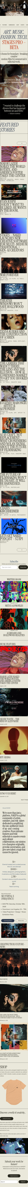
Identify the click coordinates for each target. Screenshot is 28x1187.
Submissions (12, 24)
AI (1, 278)
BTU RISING (5, 757)
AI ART (5, 278)
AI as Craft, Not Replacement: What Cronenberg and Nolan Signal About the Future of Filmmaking (13, 442)
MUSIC (17, 179)
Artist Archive (7, 1118)
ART (1, 254)
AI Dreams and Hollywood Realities (14, 634)
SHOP (3, 1067)
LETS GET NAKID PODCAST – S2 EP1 (11, 537)
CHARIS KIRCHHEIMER (9, 510)
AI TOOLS (20, 278)
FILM (1, 214)
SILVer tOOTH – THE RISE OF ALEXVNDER (9, 720)
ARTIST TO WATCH (6, 341)
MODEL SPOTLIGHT (19, 341)
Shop (17, 24)
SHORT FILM (4, 280)
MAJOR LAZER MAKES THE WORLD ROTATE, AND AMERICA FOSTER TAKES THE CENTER (12, 169)
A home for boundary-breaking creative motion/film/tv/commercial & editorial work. (14, 57)
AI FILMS (12, 278)
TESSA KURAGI (17, 82)
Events (22, 24)
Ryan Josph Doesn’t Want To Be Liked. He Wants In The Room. (13, 206)
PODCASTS (3, 542)
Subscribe (23, 567)
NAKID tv (8, 214)
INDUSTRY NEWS (16, 382)
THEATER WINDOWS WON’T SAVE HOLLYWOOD (11, 303)
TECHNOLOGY (10, 180)
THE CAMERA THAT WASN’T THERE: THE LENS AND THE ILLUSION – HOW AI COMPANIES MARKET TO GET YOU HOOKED (13, 371)
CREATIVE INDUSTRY (6, 179)
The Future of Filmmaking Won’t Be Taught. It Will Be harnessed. (13, 479)
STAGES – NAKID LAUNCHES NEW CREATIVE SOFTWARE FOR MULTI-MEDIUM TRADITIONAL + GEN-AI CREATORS (13, 243)
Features (4, 24)
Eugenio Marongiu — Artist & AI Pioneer (13, 405)
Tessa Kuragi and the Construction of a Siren (13, 334)
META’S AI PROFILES (14, 606)
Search (23, 1182)
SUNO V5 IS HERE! (8, 794)
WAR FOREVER (9, 274)
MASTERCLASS (15, 487)
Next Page (24, 799)
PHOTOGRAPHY (4, 342)
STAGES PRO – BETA (14, 45)
